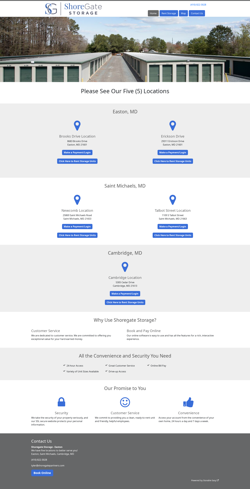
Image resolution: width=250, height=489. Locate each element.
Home (153, 13)
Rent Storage (169, 13)
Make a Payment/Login (77, 152)
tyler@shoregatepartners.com (47, 465)
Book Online (42, 473)
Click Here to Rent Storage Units (77, 161)
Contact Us (197, 13)
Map (183, 13)
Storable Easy (210, 480)
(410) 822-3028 (198, 4)
